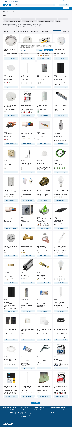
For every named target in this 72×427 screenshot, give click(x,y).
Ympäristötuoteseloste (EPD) (23, 31)
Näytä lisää (36, 402)
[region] (36, 48)
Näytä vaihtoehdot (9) (61, 255)
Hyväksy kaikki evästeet (48, 50)
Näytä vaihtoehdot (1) (11, 58)
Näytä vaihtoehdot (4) (11, 87)
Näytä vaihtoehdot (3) (28, 172)
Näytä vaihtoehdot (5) (44, 58)
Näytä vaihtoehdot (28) (28, 143)
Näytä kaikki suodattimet (57, 31)
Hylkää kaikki (40, 50)
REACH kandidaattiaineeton (44, 31)
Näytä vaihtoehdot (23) (11, 228)
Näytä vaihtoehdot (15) (61, 172)
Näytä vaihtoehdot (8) (28, 87)
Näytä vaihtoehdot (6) (28, 115)
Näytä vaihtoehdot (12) (28, 396)
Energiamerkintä (34, 31)
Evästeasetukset (23, 416)
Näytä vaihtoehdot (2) (44, 87)
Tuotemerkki (6, 31)
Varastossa (13, 31)
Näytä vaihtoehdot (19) (11, 396)
